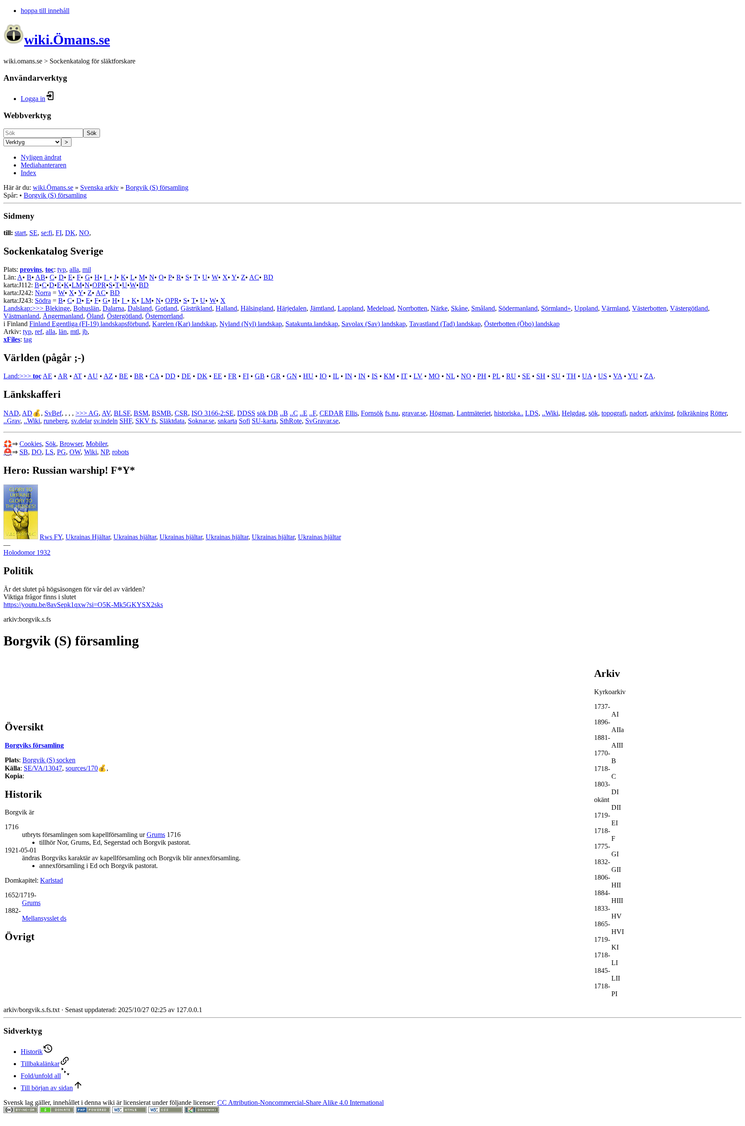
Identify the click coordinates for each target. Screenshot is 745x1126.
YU (633, 376)
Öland (95, 316)
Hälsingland (257, 308)
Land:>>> (18, 376)
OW (75, 452)
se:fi (46, 232)
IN (348, 376)
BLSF (122, 413)
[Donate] (57, 1110)
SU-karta (264, 421)
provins (31, 269)
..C (294, 413)
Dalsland (140, 308)
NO (84, 232)
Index (28, 172)
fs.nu (391, 413)
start (20, 232)
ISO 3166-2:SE (212, 413)
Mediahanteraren (43, 165)
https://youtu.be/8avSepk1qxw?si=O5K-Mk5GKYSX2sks (83, 604)
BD (268, 277)
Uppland (586, 308)
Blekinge (57, 308)
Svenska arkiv (99, 187)
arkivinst (661, 413)
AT (77, 376)
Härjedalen (292, 308)
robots (120, 452)
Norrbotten (412, 308)
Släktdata (172, 421)
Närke (439, 308)
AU (93, 376)
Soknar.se (201, 421)
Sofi (244, 421)
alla (74, 269)
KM (389, 376)
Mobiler (96, 443)
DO (36, 452)
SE (33, 232)
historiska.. (508, 413)
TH (571, 376)
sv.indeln (106, 421)
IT (404, 376)
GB (260, 376)
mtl (74, 331)
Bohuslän (86, 308)
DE (186, 376)
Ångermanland (63, 316)
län (63, 331)
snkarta (227, 421)
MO (434, 376)
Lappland (350, 308)
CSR (181, 413)
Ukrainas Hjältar (88, 537)
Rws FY (51, 537)
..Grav (11, 421)
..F (312, 413)
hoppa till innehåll (45, 10)
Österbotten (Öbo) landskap (522, 323)
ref (38, 331)
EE (217, 376)
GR (276, 376)
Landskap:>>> (24, 308)
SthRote (291, 421)
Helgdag (573, 413)
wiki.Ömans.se (53, 187)
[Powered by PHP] (93, 1110)
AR (63, 376)
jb (85, 331)
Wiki (90, 452)
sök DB (267, 413)
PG (61, 452)
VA (617, 376)
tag (28, 339)
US (602, 376)
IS (375, 376)
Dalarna (113, 308)
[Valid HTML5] (129, 1110)
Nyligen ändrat (41, 157)
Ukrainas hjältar (134, 537)
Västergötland (689, 308)
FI (59, 232)
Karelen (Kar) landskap (184, 323)
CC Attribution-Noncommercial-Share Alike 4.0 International (300, 1102)
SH (540, 376)
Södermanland (518, 308)
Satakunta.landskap (311, 323)
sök (593, 413)
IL (336, 376)
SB (23, 452)
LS (49, 452)
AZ (108, 376)
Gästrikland (196, 308)
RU (511, 376)
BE (123, 376)
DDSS (246, 413)
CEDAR (331, 413)
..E (303, 413)
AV (106, 413)
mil (86, 269)
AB (40, 277)
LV (418, 376)
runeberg (56, 421)
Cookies (30, 443)
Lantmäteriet (474, 413)
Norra (43, 292)
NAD (11, 413)
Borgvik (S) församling (156, 187)
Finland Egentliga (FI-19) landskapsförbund (89, 323)
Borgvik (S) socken (48, 760)
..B (284, 413)
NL (450, 376)
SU (555, 376)
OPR (99, 285)
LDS (531, 413)
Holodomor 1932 (26, 552)
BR (139, 376)
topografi (613, 413)
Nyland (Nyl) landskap (250, 323)
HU (308, 376)
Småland (483, 308)
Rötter (718, 413)
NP (104, 452)
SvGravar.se (321, 421)
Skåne (459, 308)
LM (77, 285)
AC (254, 277)
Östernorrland (164, 316)
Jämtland (322, 308)
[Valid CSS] (165, 1110)
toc (49, 269)
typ (61, 269)
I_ (107, 277)
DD (170, 376)
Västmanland (21, 316)
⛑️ (7, 452)
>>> (81, 413)
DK (70, 232)
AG (93, 413)
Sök (92, 133)
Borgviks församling (34, 745)
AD (27, 413)
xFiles (11, 339)
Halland (226, 308)
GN (292, 376)
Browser (70, 443)
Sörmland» (556, 308)
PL (496, 376)
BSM (141, 413)
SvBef (53, 413)
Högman (441, 413)
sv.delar (81, 421)
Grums (156, 834)
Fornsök (372, 413)
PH (481, 376)
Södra (43, 300)
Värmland (615, 308)
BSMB (161, 413)
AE (47, 376)
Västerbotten (649, 308)
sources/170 (82, 768)
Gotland (166, 308)
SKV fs (145, 421)
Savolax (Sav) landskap (373, 323)
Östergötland (124, 316)
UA (587, 376)
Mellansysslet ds (44, 918)
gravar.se (414, 413)
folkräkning (692, 413)
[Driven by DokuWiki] (202, 1110)
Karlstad (51, 880)
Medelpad (380, 308)
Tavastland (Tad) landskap (445, 323)
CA (154, 376)
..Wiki (550, 413)
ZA (649, 376)
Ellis (351, 413)
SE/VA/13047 (43, 768)
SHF (125, 421)
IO (323, 376)
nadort (638, 413)
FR (232, 376)
